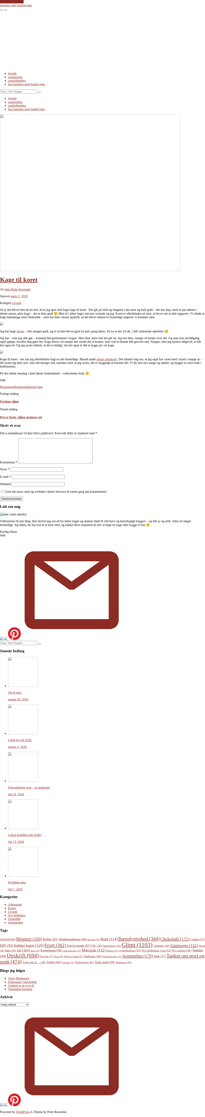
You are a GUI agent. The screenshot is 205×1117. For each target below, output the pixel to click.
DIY (6, 946)
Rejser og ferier (73, 956)
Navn (4, 469)
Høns (10, 950)
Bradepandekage (24, 387)
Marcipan (94, 950)
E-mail (5, 476)
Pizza (58, 956)
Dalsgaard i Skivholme (22, 982)
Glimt (39, 387)
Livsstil (16, 303)
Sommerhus (15, 922)
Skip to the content (12, 1)
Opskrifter (14, 919)
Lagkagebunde (71, 951)
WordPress (23, 1112)
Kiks (35, 951)
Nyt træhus (182, 950)
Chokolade (174, 939)
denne (20, 331)
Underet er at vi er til (21, 985)
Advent (7, 939)
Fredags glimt (9, 401)
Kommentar (8, 462)
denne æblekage (106, 359)
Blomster (29, 939)
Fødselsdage (111, 945)
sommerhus (15, 77)
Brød (109, 939)
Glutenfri (161, 945)
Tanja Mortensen (18, 978)
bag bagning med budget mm (26, 84)
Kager (12, 908)
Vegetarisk (84, 962)
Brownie (93, 939)
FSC (96, 945)
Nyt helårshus (16, 915)
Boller (50, 939)
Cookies (197, 939)
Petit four (46, 956)
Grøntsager (184, 945)
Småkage (92, 956)
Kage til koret (19, 279)
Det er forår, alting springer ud (21, 417)
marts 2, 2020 (19, 296)
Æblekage (123, 962)
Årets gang (105, 962)
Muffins (112, 951)
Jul (23, 950)
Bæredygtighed (139, 938)
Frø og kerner (78, 946)
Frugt (55, 945)
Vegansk (68, 962)
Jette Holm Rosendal (17, 289)
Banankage (7, 387)
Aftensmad (15, 904)
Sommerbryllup (112, 956)
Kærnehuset (51, 950)
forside (12, 73)
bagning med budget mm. (16, 5)
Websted (5, 484)
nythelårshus (130, 950)
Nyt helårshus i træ (156, 950)
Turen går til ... (34, 962)
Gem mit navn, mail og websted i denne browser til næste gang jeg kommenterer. (56, 491)
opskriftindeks (17, 80)
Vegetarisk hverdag (20, 989)
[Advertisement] (102, 41)
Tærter (53, 962)
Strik (160, 956)
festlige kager (29, 945)
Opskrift (23, 955)
